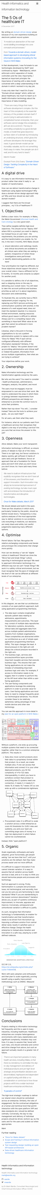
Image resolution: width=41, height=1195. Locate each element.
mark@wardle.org (8, 1175)
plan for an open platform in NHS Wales (21, 714)
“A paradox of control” (13, 1091)
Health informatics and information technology (15, 6)
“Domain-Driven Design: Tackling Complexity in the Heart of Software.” (21, 164)
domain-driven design (23, 32)
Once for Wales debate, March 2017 (19, 501)
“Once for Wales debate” (15, 1137)
